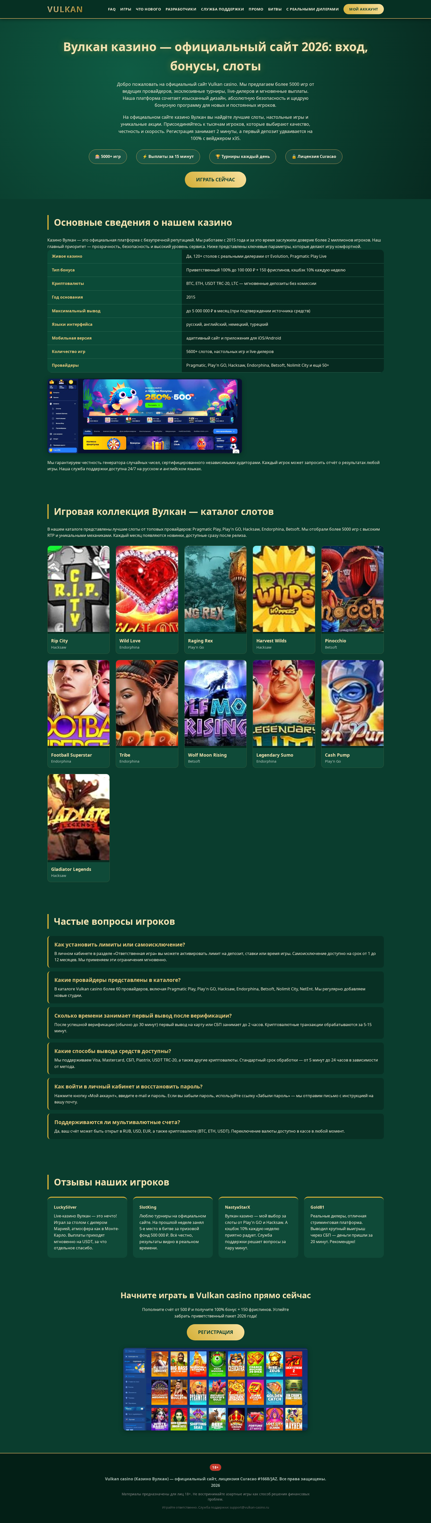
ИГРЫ (125, 9)
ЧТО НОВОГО (148, 9)
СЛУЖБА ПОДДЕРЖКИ (222, 9)
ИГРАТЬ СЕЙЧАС (215, 179)
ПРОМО (256, 9)
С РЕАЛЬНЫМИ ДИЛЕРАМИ (312, 9)
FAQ (112, 9)
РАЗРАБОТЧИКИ (181, 9)
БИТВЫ (275, 9)
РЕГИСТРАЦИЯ (215, 1332)
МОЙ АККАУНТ (363, 9)
